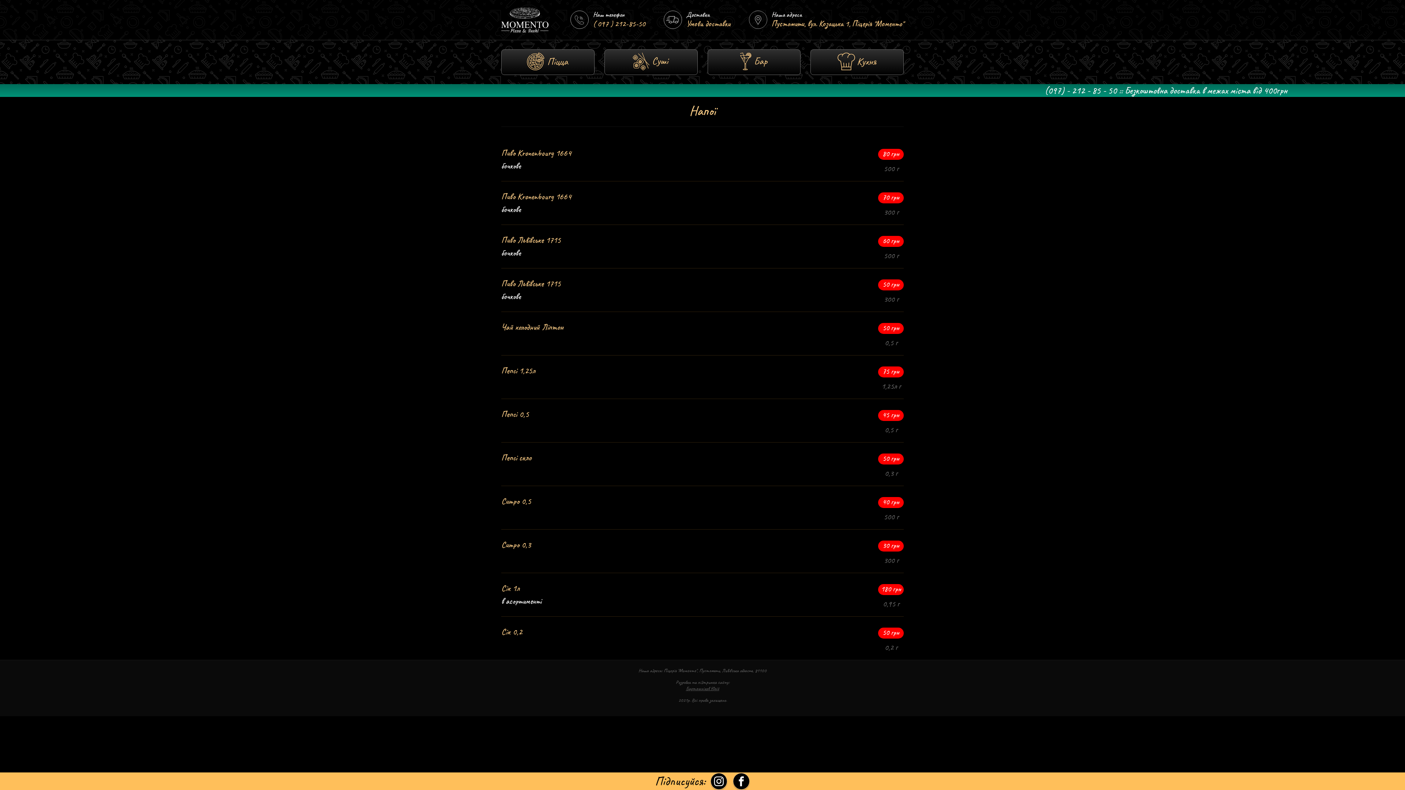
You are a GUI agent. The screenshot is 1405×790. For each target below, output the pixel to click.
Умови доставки (708, 24)
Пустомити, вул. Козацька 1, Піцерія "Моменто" (838, 24)
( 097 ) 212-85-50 (619, 24)
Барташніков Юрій (702, 688)
